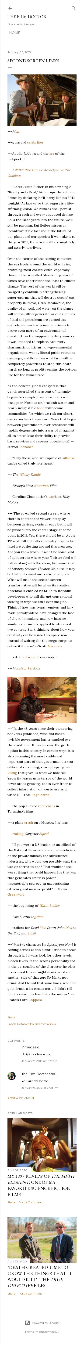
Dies (68, 928)
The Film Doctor (26, 16)
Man (15, 131)
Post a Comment (20, 1098)
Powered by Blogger (46, 1323)
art (51, 153)
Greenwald (15, 894)
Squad (43, 834)
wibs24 (54, 1331)
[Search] (74, 7)
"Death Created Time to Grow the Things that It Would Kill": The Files (39, 1276)
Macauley (55, 646)
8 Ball (31, 933)
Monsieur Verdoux (26, 668)
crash (28, 822)
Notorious (41, 486)
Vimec (26, 1047)
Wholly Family (29, 474)
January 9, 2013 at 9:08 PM (39, 1087)
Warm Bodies (49, 905)
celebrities (35, 142)
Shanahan (26, 447)
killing (12, 773)
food (40, 408)
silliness (68, 458)
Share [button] (11, 1017)
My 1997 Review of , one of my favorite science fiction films (40, 1185)
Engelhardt (40, 795)
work (53, 497)
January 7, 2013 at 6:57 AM (39, 1061)
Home (14, 33)
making (18, 834)
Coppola (35, 1000)
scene (32, 657)
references (46, 806)
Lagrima (37, 917)
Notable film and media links (36, 1024)
